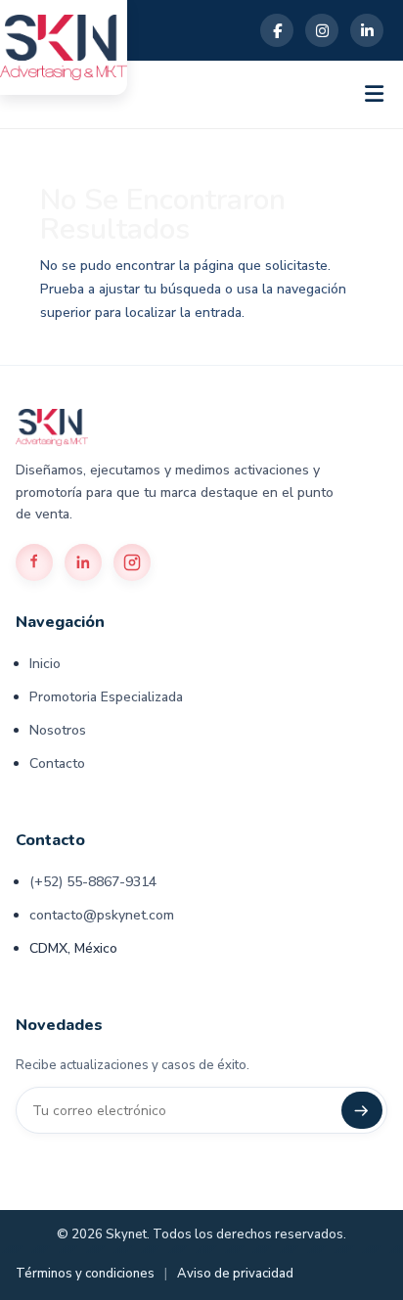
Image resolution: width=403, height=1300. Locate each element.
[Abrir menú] (374, 95)
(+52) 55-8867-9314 (93, 882)
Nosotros (57, 730)
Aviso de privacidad (235, 1273)
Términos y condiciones (85, 1273)
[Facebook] (276, 30)
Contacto (57, 763)
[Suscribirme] (361, 1110)
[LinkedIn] (366, 30)
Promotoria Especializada (106, 697)
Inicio (45, 663)
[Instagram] (321, 30)
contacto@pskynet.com (101, 915)
